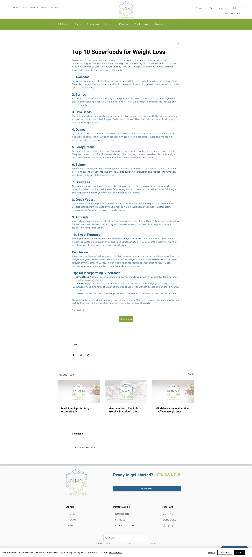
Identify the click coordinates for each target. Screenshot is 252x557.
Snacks (159, 24)
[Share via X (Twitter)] (80, 354)
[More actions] (178, 44)
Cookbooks (141, 24)
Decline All (225, 552)
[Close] (248, 552)
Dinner (123, 24)
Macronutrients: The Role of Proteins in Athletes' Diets (124, 410)
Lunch (109, 24)
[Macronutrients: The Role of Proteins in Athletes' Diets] (126, 391)
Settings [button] (211, 552)
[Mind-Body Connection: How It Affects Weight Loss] (173, 391)
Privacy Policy (115, 552)
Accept (239, 552)
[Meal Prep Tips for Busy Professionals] (79, 391)
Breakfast (92, 24)
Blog (78, 24)
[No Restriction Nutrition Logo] (126, 9)
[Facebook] (238, 8)
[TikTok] (241, 8)
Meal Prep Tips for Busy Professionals (75, 410)
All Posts (63, 24)
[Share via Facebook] (73, 354)
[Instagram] (234, 8)
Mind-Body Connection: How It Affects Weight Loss (172, 410)
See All (191, 374)
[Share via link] (87, 354)
